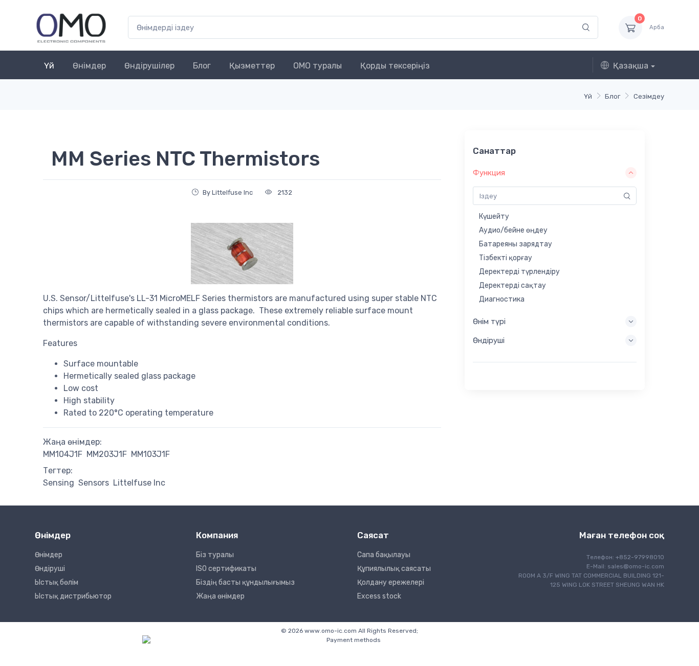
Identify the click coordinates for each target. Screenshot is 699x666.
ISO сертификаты (226, 568)
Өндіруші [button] (489, 340)
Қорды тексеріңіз (395, 66)
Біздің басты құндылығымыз (245, 582)
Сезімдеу (649, 96)
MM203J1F (106, 454)
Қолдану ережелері (390, 582)
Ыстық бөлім (56, 582)
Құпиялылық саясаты (394, 568)
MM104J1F (62, 454)
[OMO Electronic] (71, 27)
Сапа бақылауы (383, 554)
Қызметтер (252, 66)
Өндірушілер (149, 66)
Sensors (93, 483)
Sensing (58, 483)
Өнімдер (89, 66)
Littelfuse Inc (139, 483)
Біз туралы (215, 554)
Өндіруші (50, 568)
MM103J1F (150, 454)
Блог (202, 66)
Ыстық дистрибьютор (73, 596)
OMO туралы (317, 66)
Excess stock (379, 596)
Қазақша (630, 66)
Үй (49, 66)
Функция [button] (489, 172)
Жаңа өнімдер (220, 596)
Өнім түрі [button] (489, 321)
